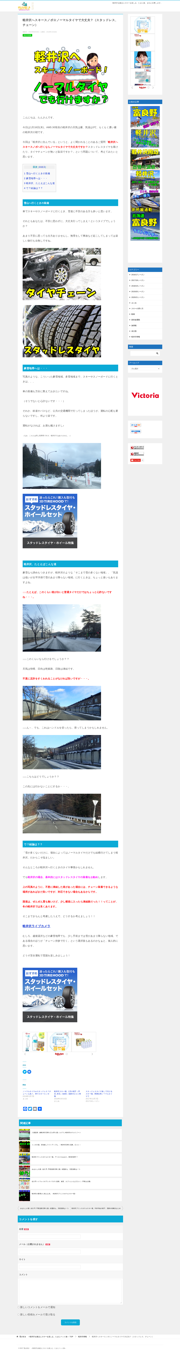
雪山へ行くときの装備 (37, 173)
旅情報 (134, 325)
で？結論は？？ (33, 188)
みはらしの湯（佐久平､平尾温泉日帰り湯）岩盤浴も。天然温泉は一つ (56, 1169)
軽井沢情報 (27, 35)
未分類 (134, 331)
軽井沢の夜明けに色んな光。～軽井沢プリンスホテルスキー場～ (54, 1194)
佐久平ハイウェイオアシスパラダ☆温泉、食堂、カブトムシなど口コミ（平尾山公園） (62, 1181)
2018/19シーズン (138, 286)
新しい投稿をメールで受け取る (37, 1314)
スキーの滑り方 (137, 308)
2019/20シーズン (138, 291)
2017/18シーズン (138, 280)
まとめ (134, 303)
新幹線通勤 (135, 320)
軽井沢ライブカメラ (36, 926)
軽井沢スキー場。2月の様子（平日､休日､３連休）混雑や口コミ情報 (67, 1093)
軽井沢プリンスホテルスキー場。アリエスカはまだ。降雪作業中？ (55, 1157)
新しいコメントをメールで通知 (37, 1307)
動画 (133, 314)
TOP (46, 1337)
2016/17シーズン (138, 275)
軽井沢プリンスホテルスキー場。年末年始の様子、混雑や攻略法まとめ (96, 1208)
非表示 (42, 167)
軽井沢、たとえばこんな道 (39, 183)
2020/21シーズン (138, 297)
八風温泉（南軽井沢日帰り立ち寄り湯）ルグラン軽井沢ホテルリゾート (56, 1132)
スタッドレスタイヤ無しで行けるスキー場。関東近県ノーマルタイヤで (99, 1093)
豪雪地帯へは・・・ (36, 178)
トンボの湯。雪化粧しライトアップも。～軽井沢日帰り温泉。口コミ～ (56, 1145)
